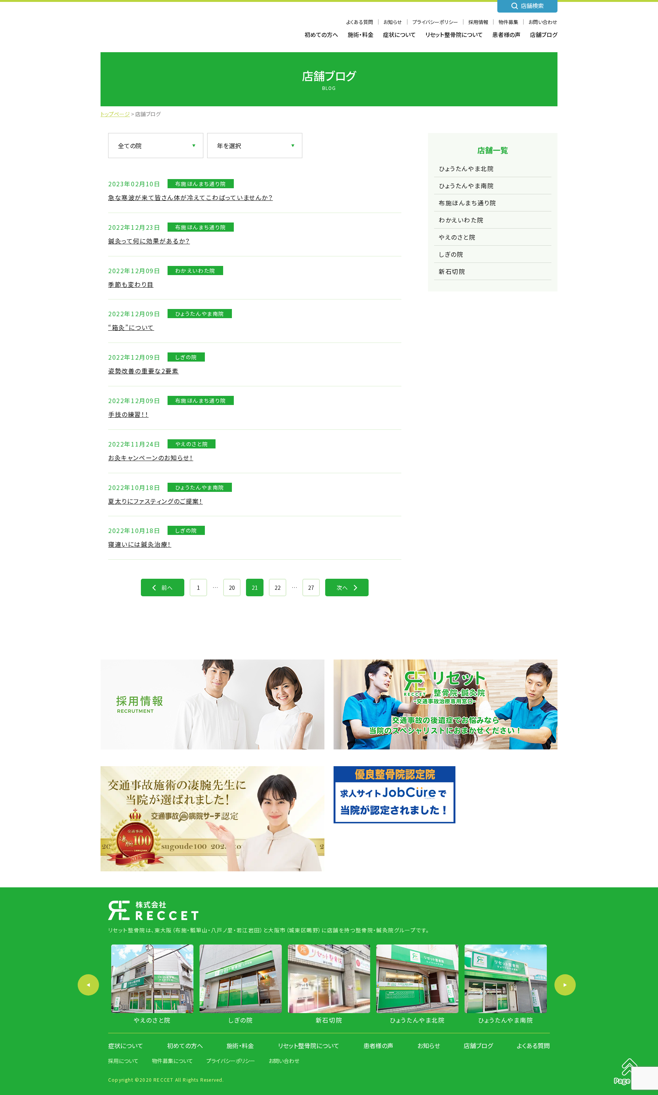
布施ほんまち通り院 (467, 202)
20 (232, 587)
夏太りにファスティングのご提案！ (155, 501)
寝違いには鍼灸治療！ (139, 544)
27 (311, 587)
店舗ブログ (543, 34)
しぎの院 (451, 254)
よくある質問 (359, 22)
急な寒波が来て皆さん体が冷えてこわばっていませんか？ (190, 197)
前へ (167, 587)
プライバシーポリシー (435, 22)
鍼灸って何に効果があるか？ (149, 240)
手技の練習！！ (128, 414)
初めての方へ (321, 34)
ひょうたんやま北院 (466, 168)
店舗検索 (532, 6)
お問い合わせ (543, 22)
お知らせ (392, 22)
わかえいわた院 (461, 219)
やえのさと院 (457, 237)
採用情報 (478, 22)
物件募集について (172, 1061)
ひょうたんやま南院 (466, 185)
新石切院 (452, 271)
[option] (152, 985)
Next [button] (565, 985)
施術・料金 (361, 34)
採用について (123, 1061)
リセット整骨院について (454, 34)
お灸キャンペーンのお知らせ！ (150, 457)
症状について (399, 34)
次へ (342, 587)
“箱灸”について (131, 327)
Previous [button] (88, 985)
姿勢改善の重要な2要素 (143, 370)
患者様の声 (506, 34)
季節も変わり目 (130, 284)
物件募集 (508, 22)
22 (278, 587)
